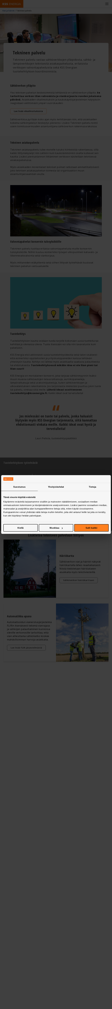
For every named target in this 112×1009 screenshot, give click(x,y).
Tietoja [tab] (92, 487)
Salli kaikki (91, 528)
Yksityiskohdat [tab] (56, 487)
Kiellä (21, 528)
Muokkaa (54, 528)
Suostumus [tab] (19, 487)
